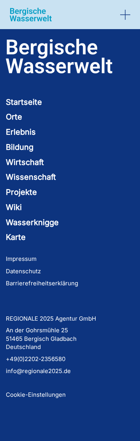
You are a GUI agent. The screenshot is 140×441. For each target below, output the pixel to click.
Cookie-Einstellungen (36, 394)
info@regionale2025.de (38, 371)
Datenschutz (23, 271)
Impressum (21, 258)
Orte (14, 117)
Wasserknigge (32, 222)
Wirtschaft (25, 162)
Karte (16, 237)
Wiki (14, 207)
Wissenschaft (31, 177)
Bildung (19, 147)
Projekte (21, 192)
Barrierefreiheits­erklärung (42, 283)
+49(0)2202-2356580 (35, 359)
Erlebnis (21, 132)
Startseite (24, 102)
